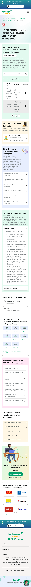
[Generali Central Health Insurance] (9, 509)
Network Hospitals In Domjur (12, 436)
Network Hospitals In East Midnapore (11, 427)
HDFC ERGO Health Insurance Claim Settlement (14, 395)
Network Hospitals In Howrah (12, 422)
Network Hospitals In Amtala (12, 432)
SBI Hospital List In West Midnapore (11, 174)
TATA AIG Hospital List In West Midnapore (12, 196)
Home (3, 18)
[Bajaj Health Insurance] (22, 493)
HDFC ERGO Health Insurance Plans (14, 373)
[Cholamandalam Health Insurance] (22, 501)
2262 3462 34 (10, 303)
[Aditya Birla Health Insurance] (9, 493)
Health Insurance (11, 18)
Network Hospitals (7, 20)
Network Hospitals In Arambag (12, 440)
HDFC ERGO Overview (11, 368)
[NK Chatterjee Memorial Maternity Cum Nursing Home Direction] (26, 93)
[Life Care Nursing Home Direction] (26, 106)
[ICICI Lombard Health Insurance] (22, 509)
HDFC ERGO (21, 18)
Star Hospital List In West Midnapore (11, 202)
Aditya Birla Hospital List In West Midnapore (13, 179)
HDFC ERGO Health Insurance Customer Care (14, 384)
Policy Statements (10, 573)
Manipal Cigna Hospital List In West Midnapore (12, 191)
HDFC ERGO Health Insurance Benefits (14, 401)
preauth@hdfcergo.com (13, 310)
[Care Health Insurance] (9, 501)
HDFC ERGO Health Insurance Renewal (14, 378)
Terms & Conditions (20, 573)
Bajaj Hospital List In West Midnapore (11, 185)
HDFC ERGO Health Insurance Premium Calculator (14, 390)
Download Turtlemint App (16, 6)
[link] (12, 115)
